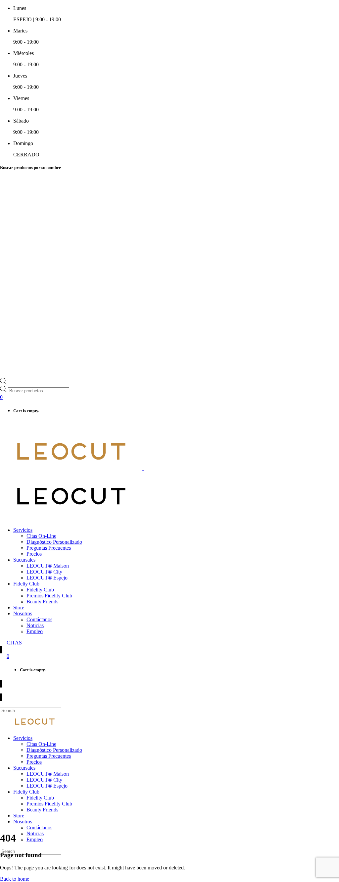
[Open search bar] (3, 382)
